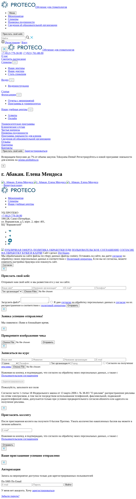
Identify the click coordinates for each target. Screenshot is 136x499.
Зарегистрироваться (36, 151)
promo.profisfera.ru (28, 159)
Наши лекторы (16, 68)
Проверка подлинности (21, 22)
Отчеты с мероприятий (21, 100)
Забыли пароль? (10, 496)
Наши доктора (16, 71)
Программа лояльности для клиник (21, 135)
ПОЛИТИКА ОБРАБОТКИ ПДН (52, 250)
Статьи (5, 91)
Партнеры (7, 144)
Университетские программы (18, 124)
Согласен (7, 265)
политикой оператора (53, 305)
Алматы (12, 115)
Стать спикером (17, 74)
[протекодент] (18, 192)
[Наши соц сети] (10, 232)
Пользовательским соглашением (19, 375)
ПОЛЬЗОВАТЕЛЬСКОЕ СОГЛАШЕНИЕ (95, 250)
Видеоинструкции (18, 85)
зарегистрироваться (43, 490)
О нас (4, 56)
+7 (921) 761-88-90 (33, 53)
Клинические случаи (13, 126)
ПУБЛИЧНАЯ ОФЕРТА (19, 250)
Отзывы (5, 141)
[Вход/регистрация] (3, 42)
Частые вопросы (10, 129)
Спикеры (13, 19)
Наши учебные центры (14, 109)
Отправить (73, 305)
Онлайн (12, 118)
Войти (68, 484)
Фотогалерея (8, 94)
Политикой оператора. (79, 258)
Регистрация (12, 42)
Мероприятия (15, 16)
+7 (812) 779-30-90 (11, 53)
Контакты (6, 147)
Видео (4, 79)
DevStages (63, 252)
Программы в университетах (24, 103)
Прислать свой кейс (13, 34)
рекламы (6, 366)
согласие (117, 255)
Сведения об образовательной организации (32, 25)
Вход (24, 42)
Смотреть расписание (13, 59)
